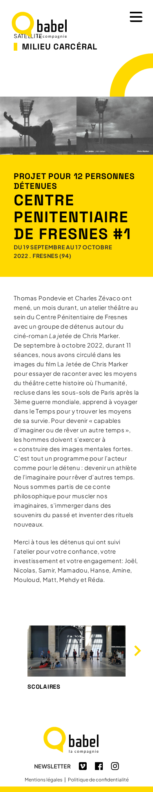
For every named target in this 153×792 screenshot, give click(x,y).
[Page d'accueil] (76, 751)
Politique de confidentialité (98, 780)
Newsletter (52, 766)
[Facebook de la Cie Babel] (99, 767)
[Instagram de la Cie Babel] (115, 767)
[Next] (136, 651)
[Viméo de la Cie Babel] (83, 767)
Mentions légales (43, 780)
